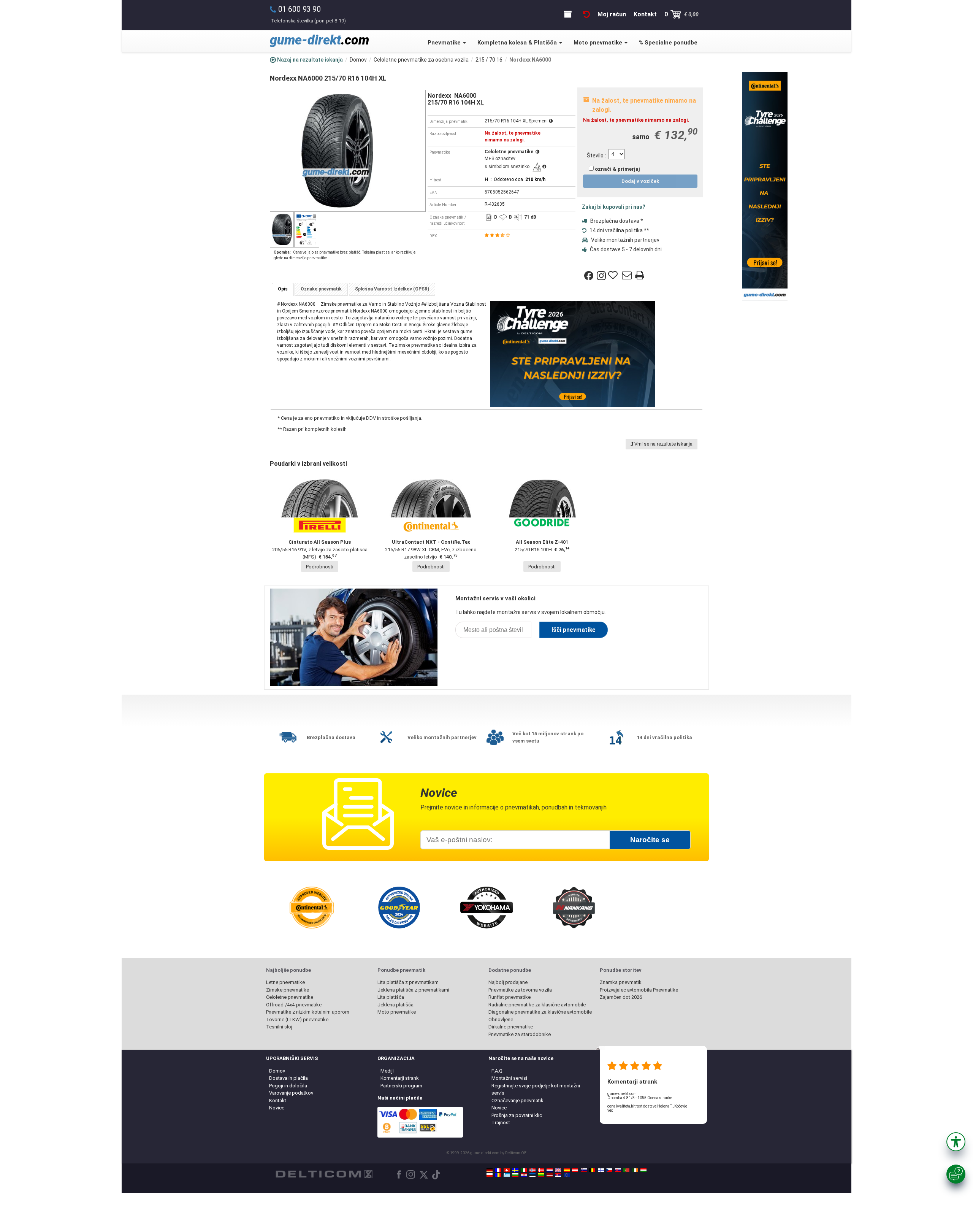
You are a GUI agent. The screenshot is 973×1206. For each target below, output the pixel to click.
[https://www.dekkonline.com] (532, 1170)
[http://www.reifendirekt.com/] (567, 1175)
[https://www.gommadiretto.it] (524, 1170)
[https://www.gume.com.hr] (524, 1175)
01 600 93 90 (299, 9)
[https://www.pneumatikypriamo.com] (618, 1170)
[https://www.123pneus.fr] (498, 1170)
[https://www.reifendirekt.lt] (541, 1175)
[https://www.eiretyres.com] (635, 1170)
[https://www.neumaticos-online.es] (567, 1170)
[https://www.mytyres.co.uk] (558, 1170)
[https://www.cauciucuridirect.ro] (498, 1175)
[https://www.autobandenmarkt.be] (592, 1170)
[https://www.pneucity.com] (626, 1170)
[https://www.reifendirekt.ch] (507, 1170)
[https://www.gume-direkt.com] (584, 1170)
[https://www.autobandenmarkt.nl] (550, 1170)
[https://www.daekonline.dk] (541, 1170)
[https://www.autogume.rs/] (558, 1175)
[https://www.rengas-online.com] (601, 1170)
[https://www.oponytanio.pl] (489, 1175)
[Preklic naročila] (586, 14)
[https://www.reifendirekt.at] (575, 1170)
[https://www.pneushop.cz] (609, 1170)
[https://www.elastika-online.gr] (507, 1175)
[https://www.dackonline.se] (515, 1170)
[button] (955, 1141)
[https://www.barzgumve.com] (515, 1175)
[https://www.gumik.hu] (643, 1170)
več (610, 1110)
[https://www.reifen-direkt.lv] (550, 1175)
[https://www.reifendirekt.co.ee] (532, 1175)
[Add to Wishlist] (614, 275)
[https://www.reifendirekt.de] (489, 1170)
